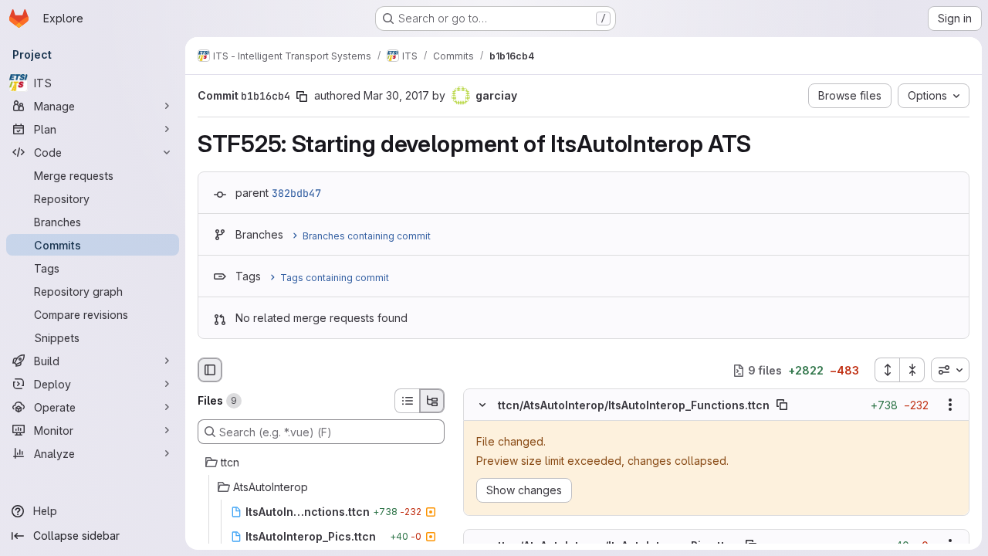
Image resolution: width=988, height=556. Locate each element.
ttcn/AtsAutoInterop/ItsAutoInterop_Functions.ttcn (634, 405)
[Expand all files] (887, 370)
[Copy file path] (782, 405)
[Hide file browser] (210, 370)
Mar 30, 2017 (396, 95)
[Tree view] (432, 400)
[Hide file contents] (482, 405)
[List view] (406, 400)
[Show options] (950, 405)
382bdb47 (296, 193)
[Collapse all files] (912, 370)
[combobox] (950, 370)
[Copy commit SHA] (302, 96)
